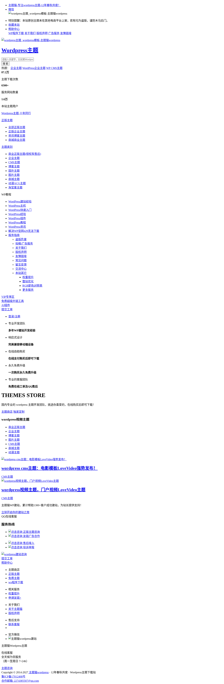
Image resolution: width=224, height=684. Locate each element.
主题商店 (7, 411)
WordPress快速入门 (19, 209)
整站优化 (28, 281)
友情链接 (65, 33)
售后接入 (28, 543)
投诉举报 (28, 547)
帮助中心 (14, 29)
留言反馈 (21, 264)
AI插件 (5, 305)
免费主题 (14, 578)
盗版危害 (21, 239)
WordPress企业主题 (34, 68)
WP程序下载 (16, 33)
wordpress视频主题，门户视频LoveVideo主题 (43, 489)
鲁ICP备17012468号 (13, 676)
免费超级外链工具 (12, 301)
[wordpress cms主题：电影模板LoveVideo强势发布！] (34, 459)
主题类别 (7, 146)
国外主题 (14, 170)
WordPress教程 (17, 222)
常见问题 (21, 260)
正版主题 (7, 120)
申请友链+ (14, 597)
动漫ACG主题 (17, 183)
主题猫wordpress (38, 672)
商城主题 (14, 179)
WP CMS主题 (54, 68)
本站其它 (21, 272)
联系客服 (14, 624)
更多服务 (28, 289)
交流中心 (21, 268)
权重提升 (28, 277)
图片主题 (14, 174)
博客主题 (14, 166)
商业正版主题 (16, 427)
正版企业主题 (16, 131)
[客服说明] (14, 554)
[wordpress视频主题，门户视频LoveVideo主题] (30, 480)
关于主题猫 (15, 608)
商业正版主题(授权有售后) (24, 153)
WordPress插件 (17, 218)
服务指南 (14, 235)
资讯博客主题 (16, 135)
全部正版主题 (16, 127)
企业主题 (16, 68)
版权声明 (42, 33)
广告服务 (53, 33)
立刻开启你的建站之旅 (15, 512)
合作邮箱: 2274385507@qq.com (20, 680)
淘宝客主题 (15, 187)
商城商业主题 (16, 139)
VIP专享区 (7, 296)
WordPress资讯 (17, 226)
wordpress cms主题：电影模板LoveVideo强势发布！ (49, 468)
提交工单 (7, 309)
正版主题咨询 (31, 531)
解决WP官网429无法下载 (23, 230)
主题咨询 (7, 668)
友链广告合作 (31, 536)
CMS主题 (14, 162)
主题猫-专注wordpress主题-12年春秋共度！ (34, 5)
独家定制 (18, 411)
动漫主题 (14, 452)
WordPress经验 (17, 214)
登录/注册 (14, 316)
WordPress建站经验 (19, 201)
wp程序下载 (15, 582)
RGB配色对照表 (32, 285)
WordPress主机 (17, 205)
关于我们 (30, 33)
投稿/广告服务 (24, 243)
